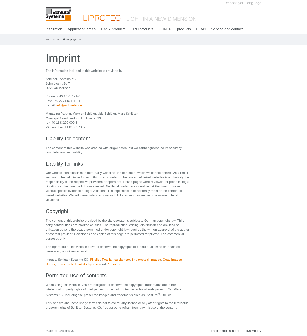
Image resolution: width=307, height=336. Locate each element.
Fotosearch (65, 264)
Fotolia (107, 259)
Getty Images (172, 259)
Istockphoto (121, 259)
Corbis (50, 264)
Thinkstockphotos (87, 264)
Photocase (114, 264)
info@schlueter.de (69, 105)
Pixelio (94, 259)
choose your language (243, 3)
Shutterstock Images (146, 259)
